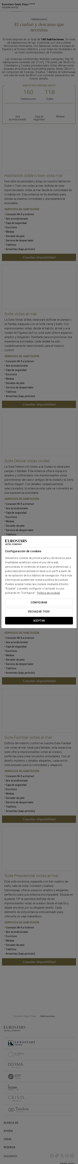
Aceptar (39, 620)
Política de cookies (48, 592)
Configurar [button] (39, 602)
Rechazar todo (39, 611)
